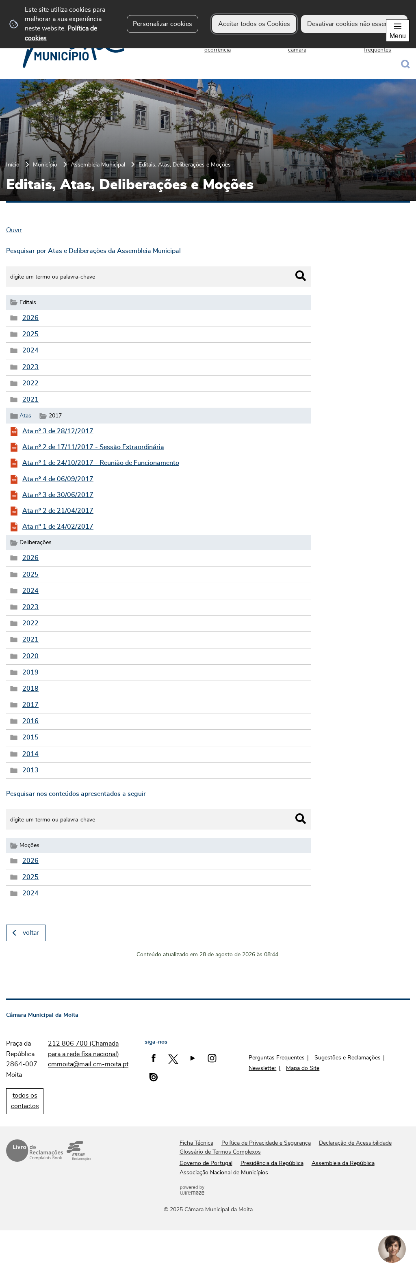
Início (13, 165)
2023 (30, 367)
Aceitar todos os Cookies (254, 24)
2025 (30, 334)
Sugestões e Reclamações (347, 1058)
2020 (30, 656)
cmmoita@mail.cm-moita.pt (88, 1064)
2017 (30, 705)
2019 (30, 672)
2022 (30, 383)
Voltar (31, 932)
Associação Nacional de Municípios (224, 1173)
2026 (30, 318)
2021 (30, 399)
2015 (30, 737)
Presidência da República (271, 1163)
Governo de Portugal (206, 1163)
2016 (30, 721)
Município (45, 165)
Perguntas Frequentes (277, 1058)
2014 (30, 754)
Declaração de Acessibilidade (355, 1143)
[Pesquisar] (300, 276)
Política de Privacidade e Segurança (266, 1143)
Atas (25, 416)
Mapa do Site (302, 1068)
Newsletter (262, 1068)
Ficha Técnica (196, 1143)
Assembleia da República (343, 1163)
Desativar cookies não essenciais (354, 24)
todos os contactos (25, 1100)
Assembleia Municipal (98, 165)
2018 (30, 688)
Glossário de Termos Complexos (220, 1152)
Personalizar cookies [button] (162, 24)
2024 (30, 350)
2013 (30, 770)
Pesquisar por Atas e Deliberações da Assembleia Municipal (93, 251)
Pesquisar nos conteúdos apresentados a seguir (76, 794)
